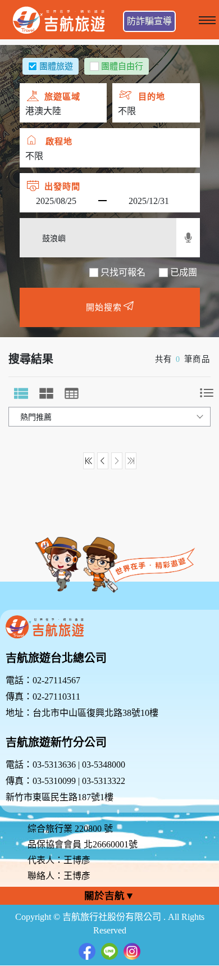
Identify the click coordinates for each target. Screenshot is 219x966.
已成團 (183, 272)
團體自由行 (122, 66)
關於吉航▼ (109, 895)
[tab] (21, 393)
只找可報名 (123, 272)
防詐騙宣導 (149, 21)
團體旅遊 (56, 66)
